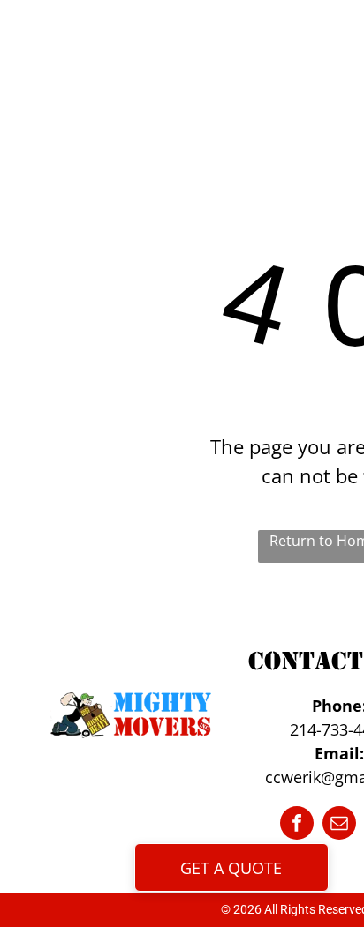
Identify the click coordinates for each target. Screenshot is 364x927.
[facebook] (297, 825)
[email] (339, 825)
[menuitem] (189, 54)
